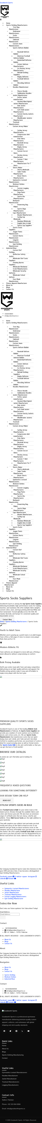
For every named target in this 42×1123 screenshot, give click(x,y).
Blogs (4, 1052)
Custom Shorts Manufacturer (16, 237)
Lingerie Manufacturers (14, 241)
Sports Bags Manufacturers (19, 210)
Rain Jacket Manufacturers (19, 107)
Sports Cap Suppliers (24, 225)
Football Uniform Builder (21, 80)
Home (2, 622)
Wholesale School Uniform (17, 276)
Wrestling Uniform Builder (21, 84)
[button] (21, 20)
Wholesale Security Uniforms (17, 272)
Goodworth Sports (6, 3)
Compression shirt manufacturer (21, 136)
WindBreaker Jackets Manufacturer (22, 119)
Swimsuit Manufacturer (14, 41)
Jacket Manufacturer (9, 1079)
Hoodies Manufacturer (20, 87)
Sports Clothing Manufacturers (16, 323)
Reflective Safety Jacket (17, 255)
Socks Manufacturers (14, 36)
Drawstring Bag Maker (20, 206)
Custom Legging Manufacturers (21, 189)
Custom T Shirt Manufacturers (20, 160)
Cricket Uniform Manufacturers (20, 65)
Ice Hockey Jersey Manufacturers (21, 69)
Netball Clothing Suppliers (20, 74)
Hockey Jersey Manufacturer (20, 156)
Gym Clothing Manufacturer (15, 245)
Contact (5, 1058)
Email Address (5, 912)
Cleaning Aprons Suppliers (16, 264)
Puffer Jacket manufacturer (20, 98)
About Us (5, 1049)
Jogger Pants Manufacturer (15, 233)
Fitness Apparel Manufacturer (16, 283)
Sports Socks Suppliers (15, 229)
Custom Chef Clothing (15, 251)
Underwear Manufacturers (14, 32)
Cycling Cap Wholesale (19, 218)
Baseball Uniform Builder (21, 53)
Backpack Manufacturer (14, 202)
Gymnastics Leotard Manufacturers (18, 181)
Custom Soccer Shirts (20, 152)
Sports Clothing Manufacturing (13, 1055)
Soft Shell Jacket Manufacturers (21, 111)
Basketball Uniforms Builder (22, 61)
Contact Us (10, 289)
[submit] (3, 917)
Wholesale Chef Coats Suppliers (18, 259)
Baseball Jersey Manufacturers (20, 144)
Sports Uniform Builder (21, 48)
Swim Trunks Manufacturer (19, 173)
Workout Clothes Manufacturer (16, 185)
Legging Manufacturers (10, 1085)
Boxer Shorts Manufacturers (20, 177)
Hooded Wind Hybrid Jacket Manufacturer (22, 103)
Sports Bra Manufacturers (19, 197)
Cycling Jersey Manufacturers (20, 131)
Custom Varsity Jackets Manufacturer (23, 115)
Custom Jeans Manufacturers (15, 45)
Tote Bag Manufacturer (14, 28)
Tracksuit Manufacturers (14, 123)
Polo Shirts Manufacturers (19, 140)
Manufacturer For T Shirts (22, 164)
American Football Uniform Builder (21, 57)
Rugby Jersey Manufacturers (20, 148)
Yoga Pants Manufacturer (19, 193)
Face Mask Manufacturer (14, 280)
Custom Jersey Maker (20, 126)
